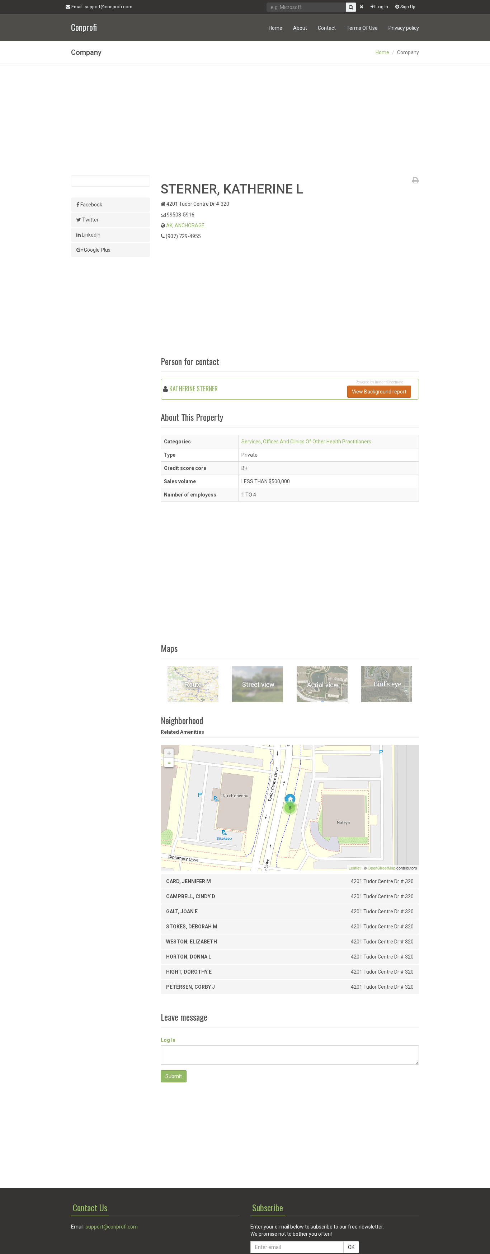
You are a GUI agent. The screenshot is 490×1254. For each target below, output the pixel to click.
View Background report (379, 392)
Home (275, 28)
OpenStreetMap (381, 868)
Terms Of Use (362, 28)
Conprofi (84, 26)
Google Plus (96, 250)
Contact (327, 28)
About (300, 28)
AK (169, 225)
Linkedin (90, 235)
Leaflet (355, 868)
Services (251, 441)
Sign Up (407, 6)
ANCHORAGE (189, 225)
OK (351, 1247)
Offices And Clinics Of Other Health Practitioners (317, 441)
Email (101, 6)
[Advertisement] (245, 119)
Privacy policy (403, 28)
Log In (381, 6)
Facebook (90, 205)
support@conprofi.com (112, 1227)
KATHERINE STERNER (193, 388)
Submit (173, 1076)
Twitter (90, 220)
